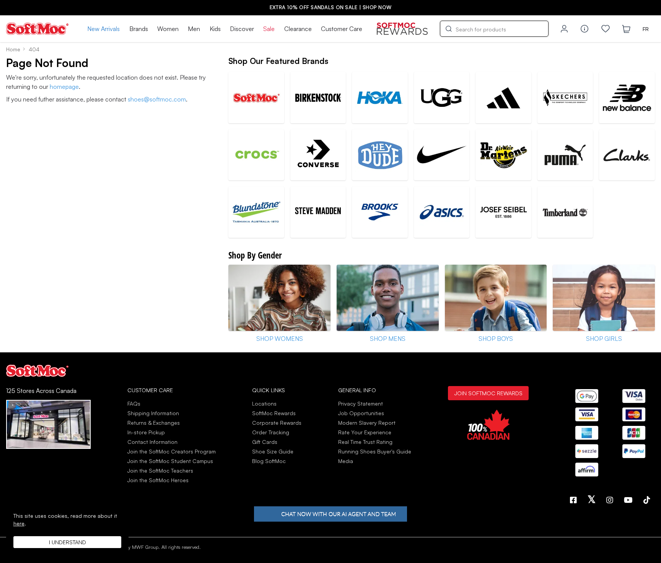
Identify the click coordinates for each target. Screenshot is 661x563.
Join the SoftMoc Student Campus (170, 461)
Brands (138, 29)
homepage (64, 86)
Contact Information (152, 442)
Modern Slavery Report (367, 422)
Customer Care (341, 29)
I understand (67, 542)
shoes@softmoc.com (157, 99)
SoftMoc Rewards (274, 413)
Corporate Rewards (276, 422)
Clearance (298, 29)
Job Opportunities (361, 413)
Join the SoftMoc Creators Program (171, 451)
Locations (264, 403)
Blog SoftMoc (269, 461)
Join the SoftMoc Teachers (160, 470)
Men (194, 29)
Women (168, 29)
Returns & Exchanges (153, 422)
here (18, 523)
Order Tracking (270, 432)
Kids (215, 29)
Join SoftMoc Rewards (488, 393)
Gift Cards (264, 442)
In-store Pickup (146, 432)
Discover (242, 29)
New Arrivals (103, 29)
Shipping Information (153, 413)
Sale (269, 29)
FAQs (133, 403)
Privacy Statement (360, 403)
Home (13, 49)
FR (646, 29)
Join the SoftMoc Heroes (158, 480)
